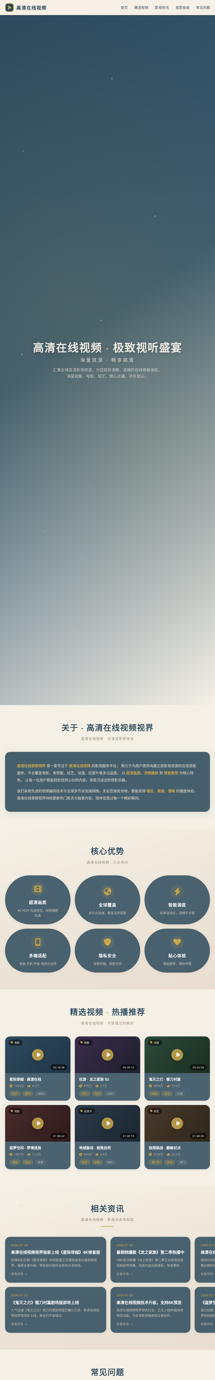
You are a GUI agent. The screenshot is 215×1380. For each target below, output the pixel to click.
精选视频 (141, 7)
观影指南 (182, 7)
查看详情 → (19, 1274)
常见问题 (203, 7)
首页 (124, 7)
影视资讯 (162, 7)
